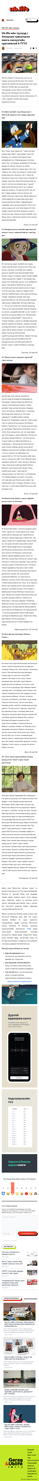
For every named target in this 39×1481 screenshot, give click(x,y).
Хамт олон (31, 1455)
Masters (9, 20)
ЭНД (30, 929)
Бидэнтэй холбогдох (31, 1469)
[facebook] (31, 48)
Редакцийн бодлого (32, 1464)
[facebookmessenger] (33, 48)
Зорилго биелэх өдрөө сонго (19, 981)
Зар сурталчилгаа (33, 1459)
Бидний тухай (30, 1451)
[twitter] (36, 48)
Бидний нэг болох (32, 1474)
